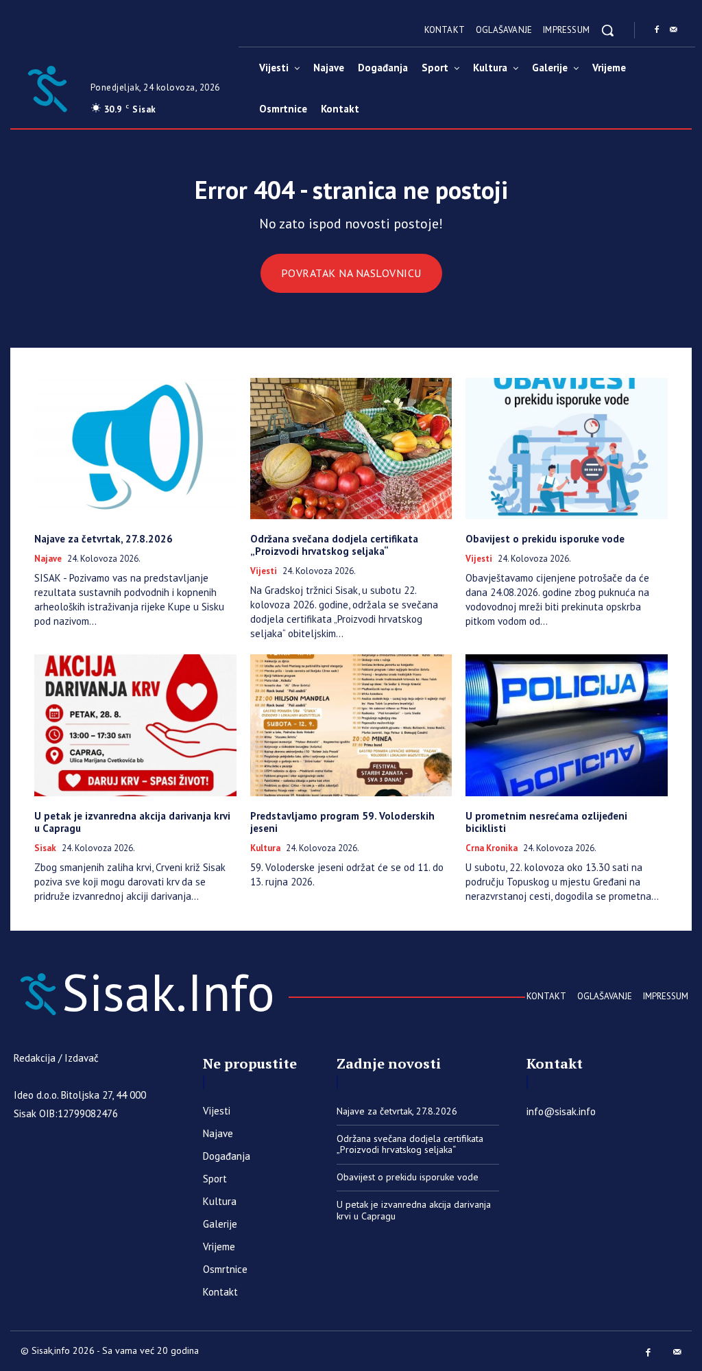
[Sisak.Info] (47, 87)
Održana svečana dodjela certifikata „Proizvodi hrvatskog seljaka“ (334, 545)
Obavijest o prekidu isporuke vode (545, 538)
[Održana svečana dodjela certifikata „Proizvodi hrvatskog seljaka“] (351, 448)
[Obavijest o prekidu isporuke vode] (566, 448)
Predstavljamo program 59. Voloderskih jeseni (342, 822)
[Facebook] (657, 30)
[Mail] (673, 30)
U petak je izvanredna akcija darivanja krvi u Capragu (132, 822)
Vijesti (263, 571)
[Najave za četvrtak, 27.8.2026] (135, 448)
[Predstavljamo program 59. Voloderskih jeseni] (351, 725)
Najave (48, 558)
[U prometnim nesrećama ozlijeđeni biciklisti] (566, 725)
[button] (607, 30)
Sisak (45, 848)
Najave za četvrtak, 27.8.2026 (103, 538)
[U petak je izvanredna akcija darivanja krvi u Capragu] (135, 725)
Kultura (265, 848)
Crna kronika (491, 848)
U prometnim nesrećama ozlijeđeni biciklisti (546, 822)
